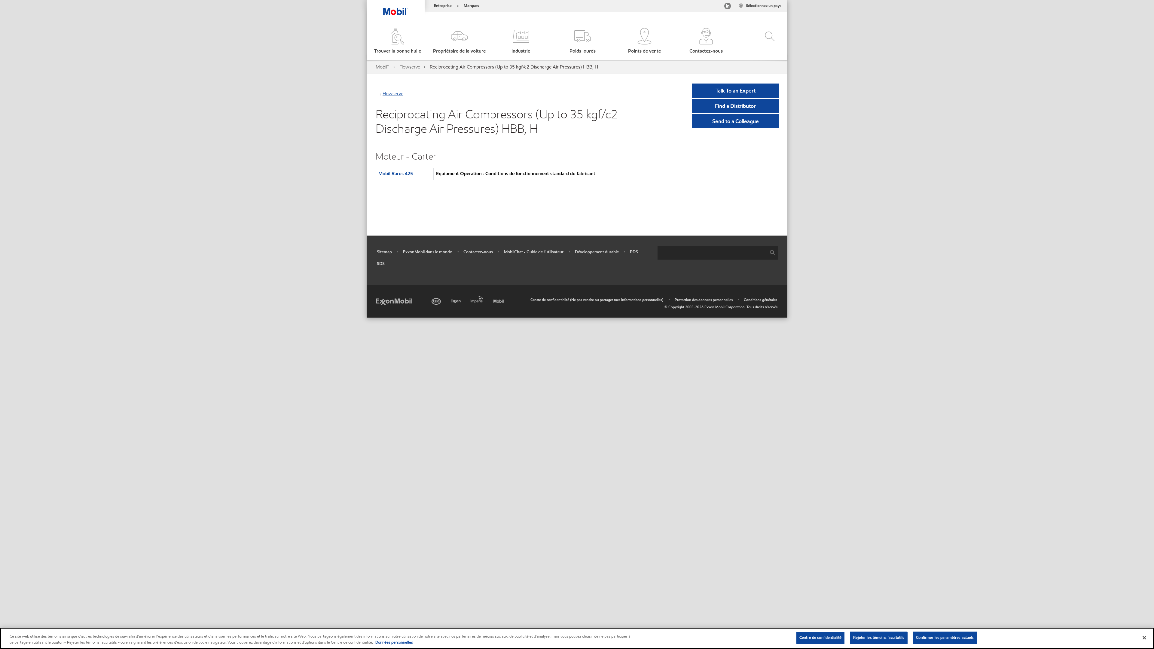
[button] (459, 41)
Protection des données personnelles (704, 299)
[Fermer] (1144, 637)
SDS (381, 264)
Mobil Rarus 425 (395, 173)
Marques (471, 5)
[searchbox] (712, 253)
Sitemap (384, 252)
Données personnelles (394, 642)
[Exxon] (456, 300)
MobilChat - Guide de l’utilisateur (533, 252)
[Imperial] (478, 298)
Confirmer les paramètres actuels (945, 637)
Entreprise (443, 5)
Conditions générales (760, 299)
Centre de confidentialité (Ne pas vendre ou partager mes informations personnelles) (596, 299)
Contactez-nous (478, 252)
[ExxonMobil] (394, 301)
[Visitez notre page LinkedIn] (727, 7)
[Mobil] (499, 300)
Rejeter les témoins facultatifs (878, 637)
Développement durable (597, 252)
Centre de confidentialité (820, 637)
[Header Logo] (396, 7)
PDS (634, 252)
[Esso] (437, 300)
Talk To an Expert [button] (736, 90)
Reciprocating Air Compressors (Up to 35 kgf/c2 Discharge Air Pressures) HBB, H (514, 67)
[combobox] (718, 253)
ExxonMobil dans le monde (427, 252)
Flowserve (409, 67)
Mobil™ (382, 67)
